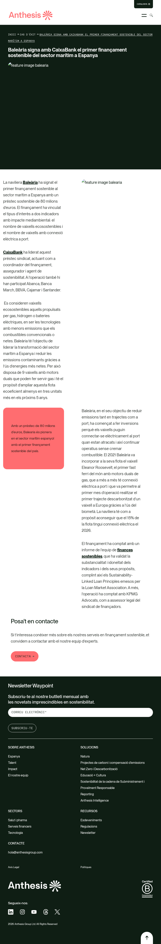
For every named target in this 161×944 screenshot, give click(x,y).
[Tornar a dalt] (147, 938)
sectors (15, 811)
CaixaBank (13, 252)
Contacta (23, 656)
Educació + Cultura (93, 775)
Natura (85, 756)
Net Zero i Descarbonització (99, 769)
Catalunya (142, 4)
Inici (12, 34)
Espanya (14, 756)
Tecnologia (15, 833)
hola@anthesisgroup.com (25, 852)
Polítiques (85, 867)
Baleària (30, 182)
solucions (89, 747)
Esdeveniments (91, 820)
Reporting (87, 794)
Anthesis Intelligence (94, 800)
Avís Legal (13, 867)
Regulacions (88, 826)
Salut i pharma (17, 820)
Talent (12, 763)
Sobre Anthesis (21, 747)
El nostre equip (18, 775)
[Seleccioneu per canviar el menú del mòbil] (144, 15)
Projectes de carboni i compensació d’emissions (112, 763)
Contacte (16, 843)
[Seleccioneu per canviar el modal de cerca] (151, 15)
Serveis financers (19, 826)
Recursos (88, 811)
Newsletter (87, 833)
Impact (12, 769)
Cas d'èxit (28, 34)
